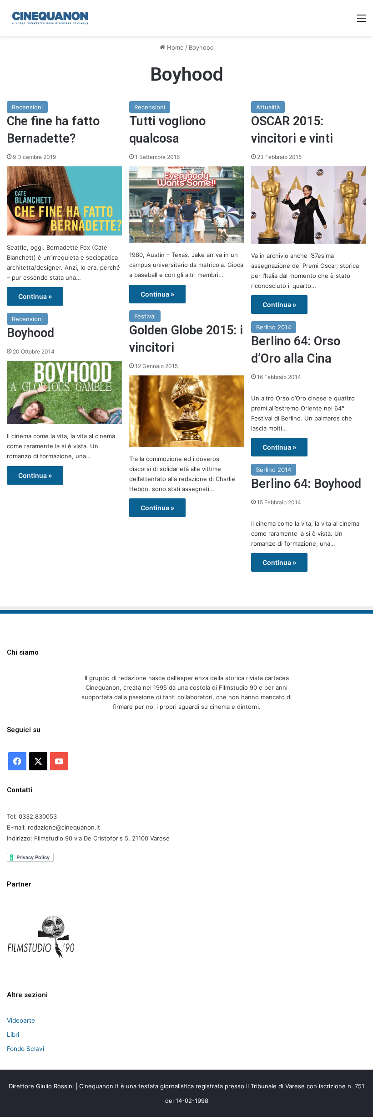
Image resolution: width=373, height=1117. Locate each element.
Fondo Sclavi (25, 1048)
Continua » (35, 296)
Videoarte (21, 1020)
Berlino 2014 (273, 327)
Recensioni (27, 107)
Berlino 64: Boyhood (306, 484)
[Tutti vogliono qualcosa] (186, 204)
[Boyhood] (64, 392)
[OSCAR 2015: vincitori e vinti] (308, 205)
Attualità (268, 107)
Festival (145, 316)
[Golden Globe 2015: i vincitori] (186, 411)
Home (174, 47)
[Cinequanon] (50, 18)
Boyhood (30, 333)
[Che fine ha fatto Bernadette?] (64, 201)
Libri (13, 1034)
